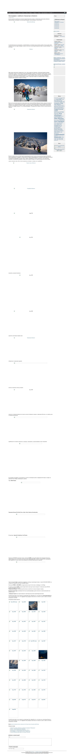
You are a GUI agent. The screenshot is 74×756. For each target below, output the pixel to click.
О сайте (50, 12)
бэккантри (22, 724)
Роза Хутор (57, 132)
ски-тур (56, 139)
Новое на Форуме (60, 19)
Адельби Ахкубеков (14, 724)
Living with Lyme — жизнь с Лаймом (59, 45)
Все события (62, 36)
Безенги (19, 724)
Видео (31, 12)
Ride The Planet (58, 104)
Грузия (55, 117)
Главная (9, 12)
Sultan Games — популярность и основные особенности (59, 22)
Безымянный (57, 24)
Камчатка (61, 119)
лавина (62, 137)
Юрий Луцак (37, 724)
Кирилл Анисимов (57, 122)
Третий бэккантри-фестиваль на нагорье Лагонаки (20, 732)
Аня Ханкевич (58, 115)
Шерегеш (56, 135)
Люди (39, 12)
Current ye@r (11, 748)
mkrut (13, 17)
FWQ (57, 99)
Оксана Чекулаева (32, 724)
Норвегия (60, 128)
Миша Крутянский (57, 128)
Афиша (35, 12)
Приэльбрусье (57, 130)
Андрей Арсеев (58, 109)
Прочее (62, 130)
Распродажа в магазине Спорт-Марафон (59, 54)
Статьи (19, 12)
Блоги (23, 12)
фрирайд (61, 139)
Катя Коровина (59, 121)
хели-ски (56, 140)
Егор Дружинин (59, 117)
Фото (27, 12)
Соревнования (59, 134)
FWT (60, 99)
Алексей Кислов (60, 107)
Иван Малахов (59, 118)
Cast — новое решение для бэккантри (18, 728)
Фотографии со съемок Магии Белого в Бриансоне (20, 731)
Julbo (63, 99)
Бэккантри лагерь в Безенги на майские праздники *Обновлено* (23, 727)
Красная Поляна (58, 124)
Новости (14, 12)
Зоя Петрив (26, 724)
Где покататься (45, 12)
